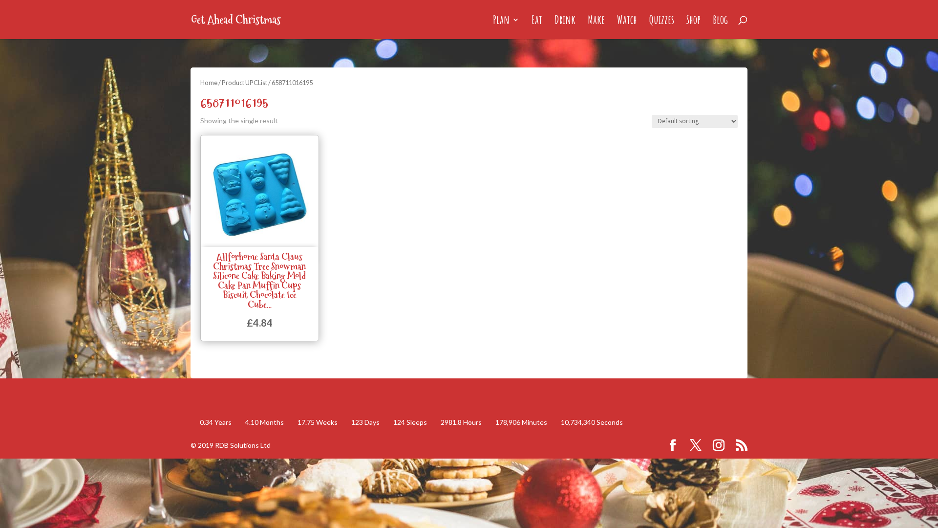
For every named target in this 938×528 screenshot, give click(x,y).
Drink (565, 21)
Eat (537, 21)
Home (208, 83)
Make (596, 21)
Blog (720, 21)
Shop (693, 21)
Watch (627, 21)
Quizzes (661, 21)
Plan (501, 21)
